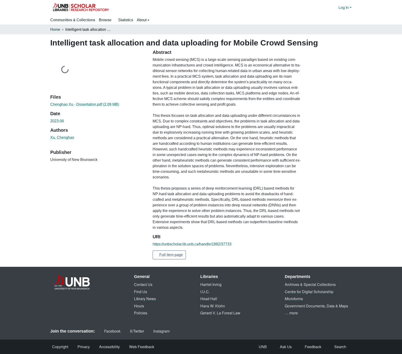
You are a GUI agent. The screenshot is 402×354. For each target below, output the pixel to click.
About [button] (142, 20)
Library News (145, 298)
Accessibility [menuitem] (109, 346)
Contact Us (143, 284)
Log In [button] (344, 8)
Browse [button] (105, 20)
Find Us (140, 291)
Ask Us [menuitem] (286, 346)
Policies (140, 313)
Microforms (294, 298)
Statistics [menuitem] (125, 20)
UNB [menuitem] (263, 346)
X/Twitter (137, 331)
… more (291, 313)
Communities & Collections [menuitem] (72, 20)
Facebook (112, 331)
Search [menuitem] (340, 346)
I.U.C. (205, 291)
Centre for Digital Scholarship (309, 291)
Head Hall (208, 298)
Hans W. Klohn (212, 306)
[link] (98, 104)
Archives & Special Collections (310, 284)
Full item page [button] (170, 255)
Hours (139, 306)
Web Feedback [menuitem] (141, 346)
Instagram (161, 331)
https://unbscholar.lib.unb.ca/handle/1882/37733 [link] (192, 244)
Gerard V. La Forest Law (220, 313)
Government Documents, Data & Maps (316, 306)
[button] (80, 8)
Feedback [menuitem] (313, 346)
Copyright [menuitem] (60, 346)
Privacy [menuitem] (83, 346)
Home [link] (55, 29)
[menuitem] (106, 20)
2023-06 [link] (57, 121)
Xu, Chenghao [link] (62, 137)
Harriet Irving (210, 284)
